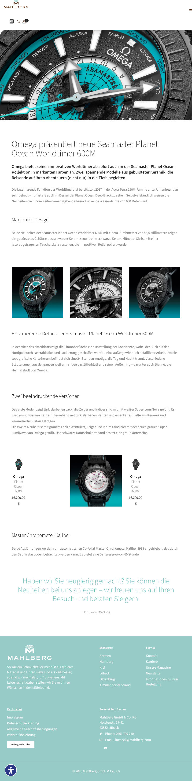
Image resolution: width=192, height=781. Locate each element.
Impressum (15, 717)
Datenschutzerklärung (23, 723)
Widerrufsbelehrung (21, 735)
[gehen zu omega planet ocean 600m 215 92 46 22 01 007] (136, 464)
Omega (18, 476)
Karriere (152, 661)
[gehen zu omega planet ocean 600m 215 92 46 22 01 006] (19, 464)
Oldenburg (107, 679)
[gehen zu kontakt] (12, 22)
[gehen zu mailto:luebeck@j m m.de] (105, 748)
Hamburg (106, 661)
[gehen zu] (18, 22)
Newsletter (154, 673)
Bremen (105, 655)
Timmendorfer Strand (115, 685)
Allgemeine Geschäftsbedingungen (32, 729)
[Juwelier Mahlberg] (16, 5)
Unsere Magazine (158, 667)
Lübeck (105, 673)
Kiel (102, 667)
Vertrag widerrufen (20, 744)
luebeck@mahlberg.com (133, 739)
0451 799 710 (125, 733)
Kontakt (152, 655)
